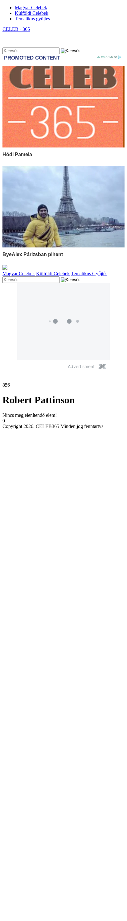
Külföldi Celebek (31, 13)
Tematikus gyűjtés (32, 18)
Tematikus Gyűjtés (89, 273)
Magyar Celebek (31, 7)
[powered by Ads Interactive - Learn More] (102, 366)
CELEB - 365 (16, 29)
